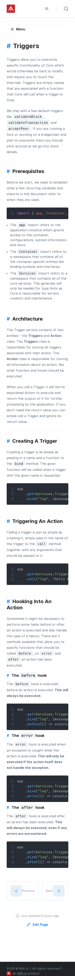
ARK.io (22, 973)
